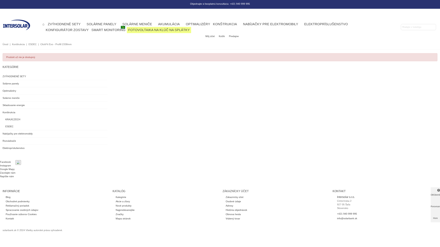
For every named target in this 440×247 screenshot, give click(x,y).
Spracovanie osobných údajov (22, 210)
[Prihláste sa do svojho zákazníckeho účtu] (428, 18)
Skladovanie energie (14, 105)
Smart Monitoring (108, 29)
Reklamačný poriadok (17, 205)
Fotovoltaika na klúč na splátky (159, 30)
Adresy (229, 205)
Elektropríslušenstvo (326, 24)
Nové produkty (123, 205)
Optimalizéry (198, 24)
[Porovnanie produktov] (434, 18)
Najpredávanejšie (125, 210)
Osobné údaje (233, 201)
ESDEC (9, 126)
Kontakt (10, 218)
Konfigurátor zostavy (67, 30)
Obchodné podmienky (18, 201)
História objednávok (236, 210)
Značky (120, 214)
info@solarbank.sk (347, 218)
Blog (8, 197)
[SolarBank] (21, 24)
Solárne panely (101, 24)
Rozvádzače (9, 140)
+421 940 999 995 (347, 213)
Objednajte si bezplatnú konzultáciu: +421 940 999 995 (220, 3)
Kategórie (11, 67)
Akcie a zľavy (123, 201)
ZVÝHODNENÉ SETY (64, 24)
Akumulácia (169, 24)
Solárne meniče (137, 24)
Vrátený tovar (233, 218)
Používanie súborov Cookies (21, 214)
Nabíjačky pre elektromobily (270, 24)
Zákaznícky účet (234, 197)
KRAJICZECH (12, 119)
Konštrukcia (225, 24)
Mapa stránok (123, 218)
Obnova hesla (233, 214)
